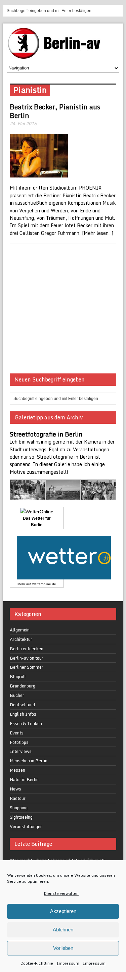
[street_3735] (63, 496)
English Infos (23, 714)
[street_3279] (98, 496)
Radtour (18, 798)
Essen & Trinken (26, 723)
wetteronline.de (44, 584)
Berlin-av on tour (26, 658)
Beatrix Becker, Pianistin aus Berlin (55, 111)
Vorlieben (63, 948)
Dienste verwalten (61, 893)
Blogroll (18, 676)
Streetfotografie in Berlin (46, 434)
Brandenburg (22, 685)
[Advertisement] (63, 302)
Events (17, 732)
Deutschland (22, 704)
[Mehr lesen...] (97, 233)
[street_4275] (28, 496)
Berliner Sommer (26, 667)
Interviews (21, 751)
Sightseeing (21, 817)
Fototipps (19, 742)
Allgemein (20, 629)
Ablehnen (63, 929)
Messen (17, 770)
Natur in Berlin (24, 779)
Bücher (17, 695)
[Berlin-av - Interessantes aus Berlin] (56, 56)
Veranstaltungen (26, 826)
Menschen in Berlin (28, 760)
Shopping (19, 807)
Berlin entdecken (26, 648)
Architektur (21, 639)
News (15, 788)
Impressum (67, 963)
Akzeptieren (63, 911)
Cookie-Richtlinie (36, 963)
